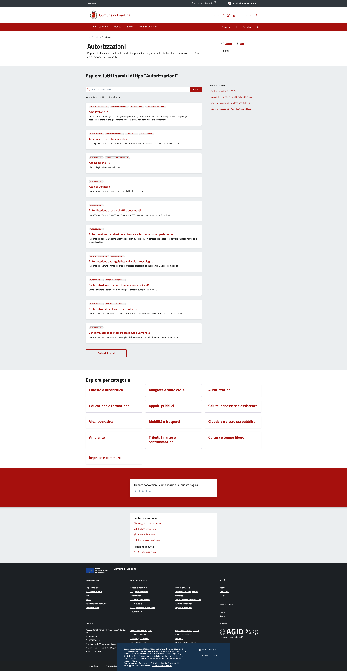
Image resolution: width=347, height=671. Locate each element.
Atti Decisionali (98, 162)
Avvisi (222, 595)
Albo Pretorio (97, 112)
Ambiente (179, 595)
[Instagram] (233, 15)
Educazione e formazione (140, 599)
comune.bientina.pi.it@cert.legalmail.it (104, 647)
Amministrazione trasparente (187, 630)
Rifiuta (209, 649)
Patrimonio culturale (229, 27)
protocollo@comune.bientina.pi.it (104, 644)
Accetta (209, 655)
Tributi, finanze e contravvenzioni (188, 599)
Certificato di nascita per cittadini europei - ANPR (119, 285)
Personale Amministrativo (96, 603)
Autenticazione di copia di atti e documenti (115, 210)
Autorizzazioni (135, 595)
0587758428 (94, 640)
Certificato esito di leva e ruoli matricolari (114, 309)
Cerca (195, 89)
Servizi (96, 37)
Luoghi (222, 611)
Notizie (222, 587)
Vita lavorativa (136, 611)
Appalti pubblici (136, 603)
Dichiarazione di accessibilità (186, 642)
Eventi (222, 615)
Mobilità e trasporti (182, 587)
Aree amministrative (94, 591)
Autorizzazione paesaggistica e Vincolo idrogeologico (121, 261)
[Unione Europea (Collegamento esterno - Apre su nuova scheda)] (98, 571)
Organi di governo (93, 587)
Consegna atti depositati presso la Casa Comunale (119, 332)
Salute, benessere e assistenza (142, 607)
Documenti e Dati (92, 607)
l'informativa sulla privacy (162, 665)
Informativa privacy (183, 634)
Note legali (179, 638)
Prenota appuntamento (203, 3)
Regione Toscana (95, 3)
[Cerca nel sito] (256, 15)
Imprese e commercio (183, 607)
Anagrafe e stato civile (139, 591)
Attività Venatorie (100, 186)
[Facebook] (222, 15)
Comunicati (224, 591)
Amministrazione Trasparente (107, 139)
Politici (88, 599)
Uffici (88, 595)
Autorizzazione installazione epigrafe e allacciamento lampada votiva (131, 234)
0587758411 (94, 636)
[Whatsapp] (227, 15)
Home (88, 37)
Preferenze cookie (172, 663)
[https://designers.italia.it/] (240, 631)
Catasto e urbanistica (138, 587)
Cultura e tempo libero (183, 603)
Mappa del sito (93, 665)
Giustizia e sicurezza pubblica (186, 591)
